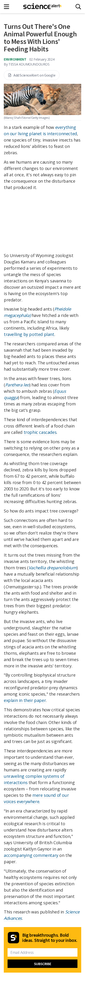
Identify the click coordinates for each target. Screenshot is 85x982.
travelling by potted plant (29, 334)
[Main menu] (8, 7)
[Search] (78, 7)
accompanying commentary (31, 855)
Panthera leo (17, 385)
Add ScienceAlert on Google (34, 75)
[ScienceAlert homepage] (42, 7)
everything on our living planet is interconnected (40, 130)
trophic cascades (40, 432)
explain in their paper (25, 700)
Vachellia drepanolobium (52, 567)
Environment (15, 59)
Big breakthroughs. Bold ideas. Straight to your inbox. (49, 937)
